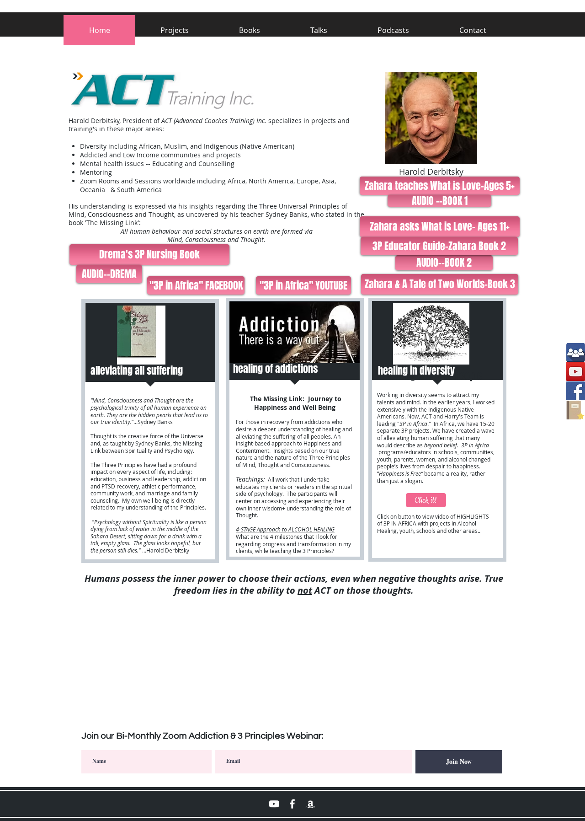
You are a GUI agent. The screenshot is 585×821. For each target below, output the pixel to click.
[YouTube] (575, 371)
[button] (393, 30)
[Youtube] (274, 804)
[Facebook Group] (575, 352)
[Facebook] (575, 390)
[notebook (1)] (575, 410)
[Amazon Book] (310, 804)
